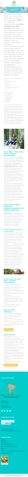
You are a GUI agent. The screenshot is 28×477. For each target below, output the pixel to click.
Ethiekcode (3, 440)
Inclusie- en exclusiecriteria (6, 453)
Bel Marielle (8, 329)
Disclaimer (3, 448)
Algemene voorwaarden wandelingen (9, 446)
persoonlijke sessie (8, 322)
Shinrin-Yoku (18, 336)
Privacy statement (4, 442)
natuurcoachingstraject (12, 319)
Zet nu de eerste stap (10, 365)
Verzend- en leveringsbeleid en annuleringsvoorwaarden (13, 450)
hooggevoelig (10, 243)
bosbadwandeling (13, 321)
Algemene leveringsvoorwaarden (8, 444)
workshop (21, 322)
